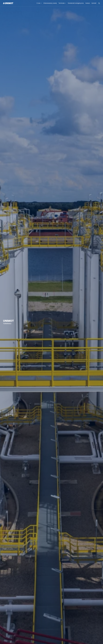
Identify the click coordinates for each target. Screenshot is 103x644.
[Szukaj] (99, 3)
